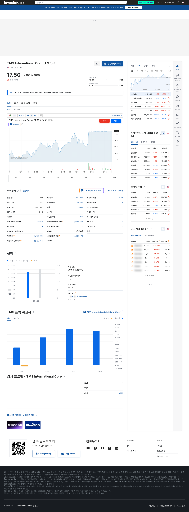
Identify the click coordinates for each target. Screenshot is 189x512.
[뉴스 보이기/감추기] (41, 115)
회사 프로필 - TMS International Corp (34, 376)
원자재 (146, 66)
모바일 (159, 446)
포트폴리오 (160, 451)
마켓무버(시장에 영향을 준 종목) (144, 134)
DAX (133, 111)
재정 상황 (25, 103)
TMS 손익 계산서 (19, 312)
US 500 (134, 102)
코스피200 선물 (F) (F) (139, 98)
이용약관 (152, 506)
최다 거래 (134, 142)
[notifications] (178, 2)
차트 (16, 103)
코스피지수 (135, 94)
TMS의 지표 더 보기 (114, 190)
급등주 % (144, 142)
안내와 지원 (131, 451)
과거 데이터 (17, 109)
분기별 (16, 318)
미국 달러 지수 (136, 119)
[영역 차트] (14, 115)
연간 (9, 318)
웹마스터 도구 (162, 456)
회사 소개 (131, 440)
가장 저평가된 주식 (140, 228)
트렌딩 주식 (136, 187)
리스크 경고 (181, 506)
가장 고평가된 (149, 235)
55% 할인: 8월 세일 (146, 2)
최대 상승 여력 (136, 235)
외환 (132, 66)
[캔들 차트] (9, 115)
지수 (139, 66)
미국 (121, 393)
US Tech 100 (136, 106)
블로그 (159, 440)
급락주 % (154, 142)
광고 (128, 446)
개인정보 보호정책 (166, 506)
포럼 (35, 103)
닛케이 (133, 115)
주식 (153, 66)
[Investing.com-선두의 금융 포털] (14, 2)
